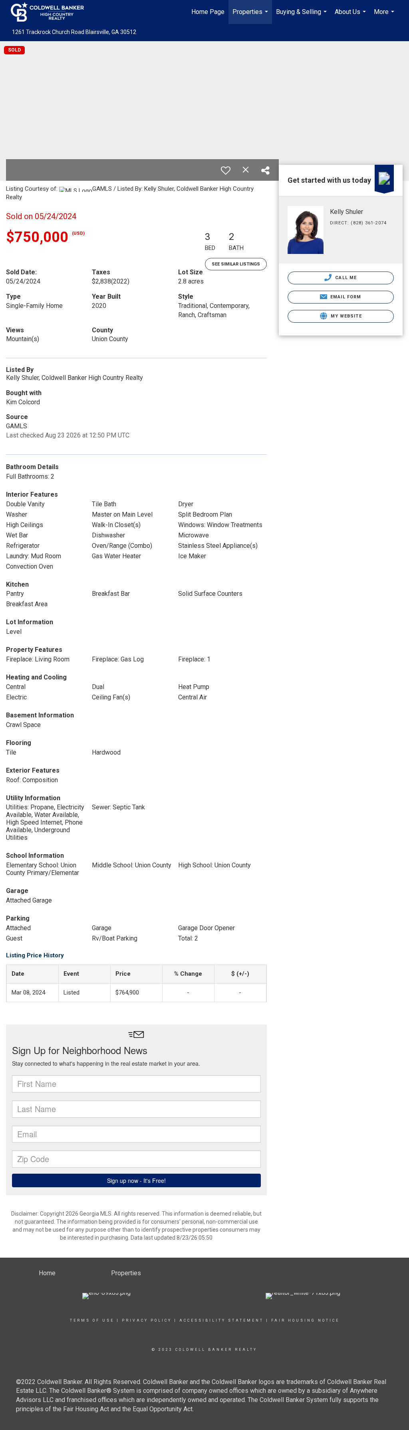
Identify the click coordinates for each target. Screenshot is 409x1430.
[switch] (226, 170)
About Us (351, 16)
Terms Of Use (92, 1320)
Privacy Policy (147, 1320)
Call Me (345, 277)
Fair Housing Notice (305, 1320)
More (385, 16)
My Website (345, 316)
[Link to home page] (51, 12)
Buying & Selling (302, 16)
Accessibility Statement (221, 1320)
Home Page (207, 12)
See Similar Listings (236, 264)
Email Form (345, 297)
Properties (251, 16)
